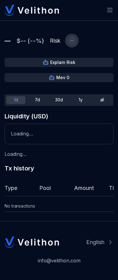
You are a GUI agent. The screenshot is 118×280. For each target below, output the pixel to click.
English (95, 242)
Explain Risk (62, 62)
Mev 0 (62, 77)
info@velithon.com (59, 260)
